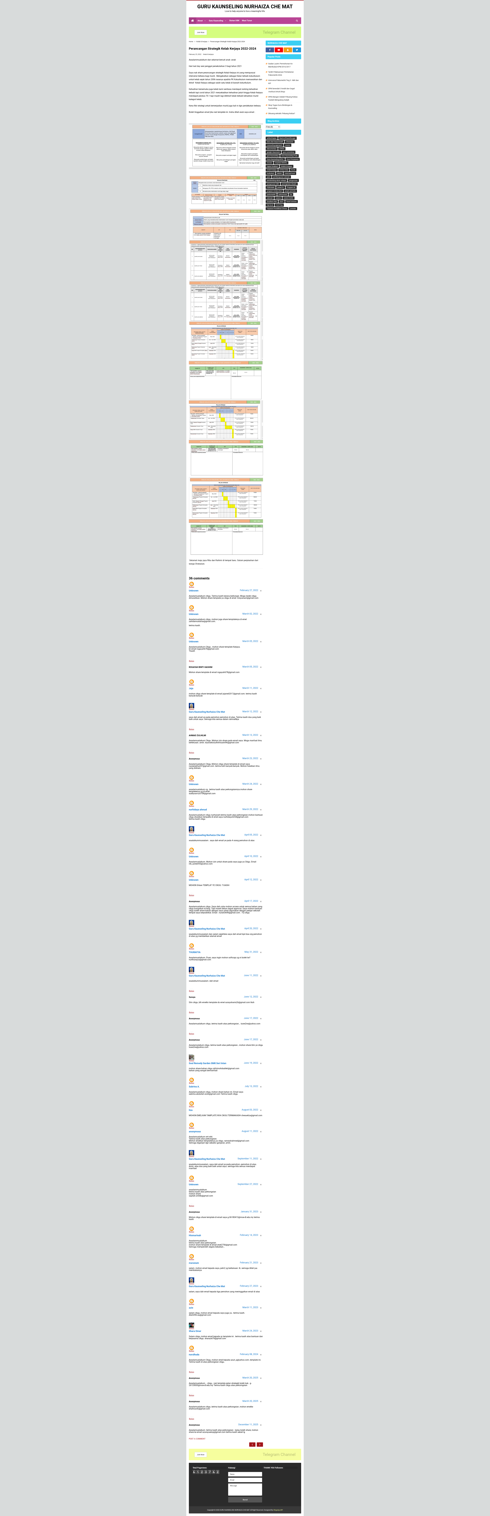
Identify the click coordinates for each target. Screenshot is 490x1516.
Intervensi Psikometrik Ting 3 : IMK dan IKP (283, 81)
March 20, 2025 (250, 1377)
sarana (278, 198)
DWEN (281, 149)
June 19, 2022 (251, 1063)
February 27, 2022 (249, 590)
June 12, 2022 (251, 996)
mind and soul (290, 173)
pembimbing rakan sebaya (276, 180)
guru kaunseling (272, 156)
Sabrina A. (194, 1086)
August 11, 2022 (250, 1131)
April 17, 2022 (251, 901)
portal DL (280, 187)
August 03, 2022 (250, 1109)
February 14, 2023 (249, 1235)
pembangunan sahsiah (281, 177)
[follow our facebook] (270, 49)
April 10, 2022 (251, 856)
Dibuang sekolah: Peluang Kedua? (281, 113)
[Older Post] (260, 1444)
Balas (191, 587)
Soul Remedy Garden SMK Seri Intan (207, 1063)
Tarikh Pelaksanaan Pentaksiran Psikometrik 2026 (281, 73)
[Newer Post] (252, 1444)
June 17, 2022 (251, 1018)
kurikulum (270, 173)
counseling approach (274, 145)
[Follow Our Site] (288, 49)
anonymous (195, 1131)
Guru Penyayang (292, 159)
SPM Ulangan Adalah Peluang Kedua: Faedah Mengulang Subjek (283, 98)
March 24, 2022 (250, 784)
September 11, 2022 (248, 1158)
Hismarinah (195, 1235)
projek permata (290, 191)
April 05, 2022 (251, 834)
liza (191, 1110)
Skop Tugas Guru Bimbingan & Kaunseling (280, 106)
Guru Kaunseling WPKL (275, 159)
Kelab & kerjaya (208, 54)
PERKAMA (270, 187)
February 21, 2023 (249, 1262)
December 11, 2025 (248, 1424)
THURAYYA (194, 952)
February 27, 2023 (249, 1286)
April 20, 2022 (251, 928)
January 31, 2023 (249, 1211)
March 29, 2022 (250, 809)
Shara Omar (195, 1331)
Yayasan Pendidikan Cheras (277, 209)
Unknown (193, 590)
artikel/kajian (271, 138)
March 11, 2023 (250, 1307)
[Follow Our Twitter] (297, 49)
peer (268, 177)
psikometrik (271, 194)
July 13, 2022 (251, 1086)
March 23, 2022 (250, 758)
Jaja (191, 688)
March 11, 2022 (250, 688)
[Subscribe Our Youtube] (279, 49)
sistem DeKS (288, 198)
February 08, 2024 (249, 1354)
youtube (293, 209)
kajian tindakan (272, 166)
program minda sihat (274, 191)
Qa (291, 194)
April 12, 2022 (251, 879)
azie (191, 1307)
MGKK (279, 173)
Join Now (200, 32)
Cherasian (289, 142)
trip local (270, 205)
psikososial (283, 194)
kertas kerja (284, 170)
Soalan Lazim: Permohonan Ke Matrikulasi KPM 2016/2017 (280, 65)
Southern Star (272, 201)
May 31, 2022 (251, 952)
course (287, 145)
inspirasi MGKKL (281, 163)
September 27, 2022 (248, 1184)
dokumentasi (271, 149)
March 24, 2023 (250, 1330)
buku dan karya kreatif (275, 142)
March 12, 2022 (250, 711)
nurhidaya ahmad (198, 809)
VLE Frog (279, 205)
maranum (194, 1263)
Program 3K (291, 187)
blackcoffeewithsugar (287, 138)
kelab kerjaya (272, 170)
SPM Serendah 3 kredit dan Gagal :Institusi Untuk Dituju (281, 90)
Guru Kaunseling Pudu (289, 156)
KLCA (293, 170)
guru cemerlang (288, 152)
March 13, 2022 (250, 735)
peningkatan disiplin (289, 184)
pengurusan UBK (273, 184)
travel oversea (291, 201)
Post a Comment (197, 1439)
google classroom (273, 152)
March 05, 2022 (250, 641)
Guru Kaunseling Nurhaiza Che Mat (207, 712)
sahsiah (270, 198)
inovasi (269, 163)
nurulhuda (194, 1354)
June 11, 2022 (251, 975)
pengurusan (293, 180)
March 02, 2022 (250, 613)
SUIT (281, 201)
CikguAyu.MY (278, 1510)
